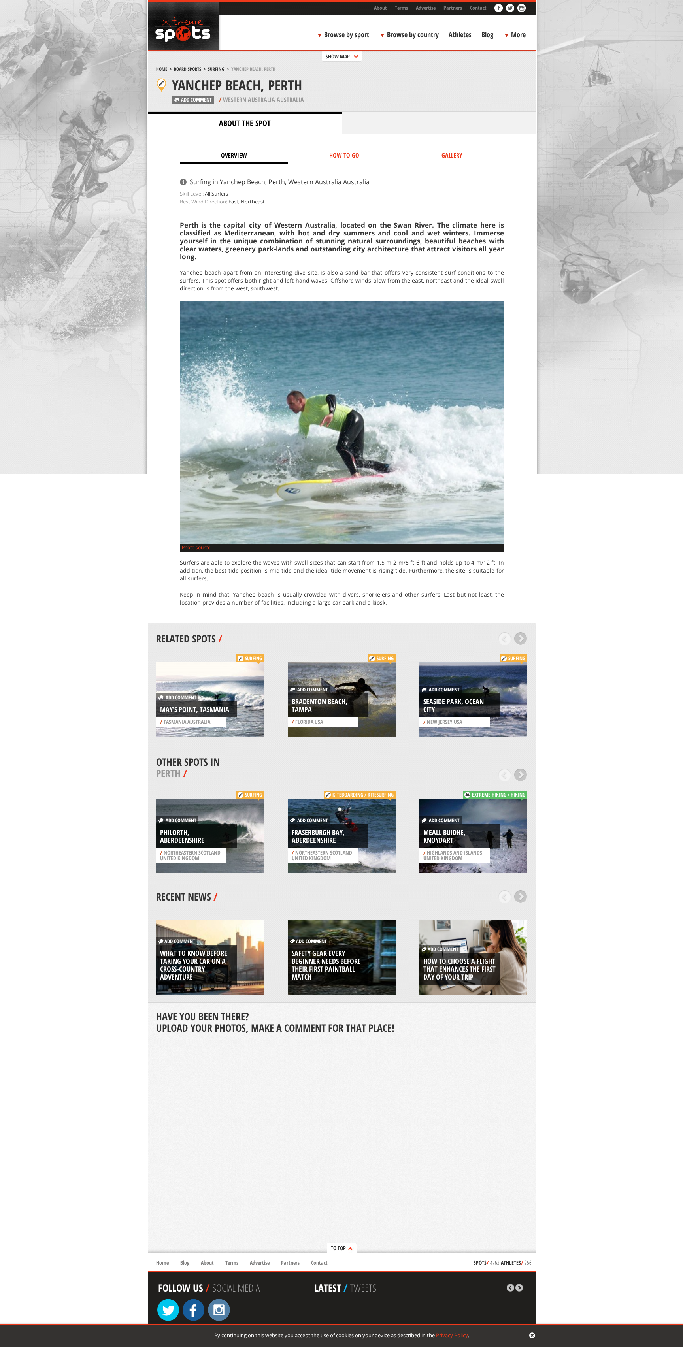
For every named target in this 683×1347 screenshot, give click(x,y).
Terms (401, 7)
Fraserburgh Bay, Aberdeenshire (318, 836)
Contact (478, 7)
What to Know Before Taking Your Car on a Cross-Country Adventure (193, 965)
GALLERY (451, 155)
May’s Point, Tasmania (194, 709)
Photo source (196, 547)
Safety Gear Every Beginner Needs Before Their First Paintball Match (326, 965)
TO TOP (338, 1248)
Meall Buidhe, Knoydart (444, 836)
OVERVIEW (234, 155)
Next (521, 638)
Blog (487, 34)
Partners (452, 7)
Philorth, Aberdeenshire (182, 836)
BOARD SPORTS (187, 69)
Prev (505, 638)
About (380, 7)
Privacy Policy (452, 1335)
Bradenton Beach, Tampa (319, 705)
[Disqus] (342, 1144)
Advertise (426, 7)
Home (161, 69)
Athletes (460, 34)
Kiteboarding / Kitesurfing (363, 794)
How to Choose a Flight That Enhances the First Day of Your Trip (459, 969)
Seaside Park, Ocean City (453, 705)
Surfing (216, 69)
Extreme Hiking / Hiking (498, 794)
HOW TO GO (344, 155)
